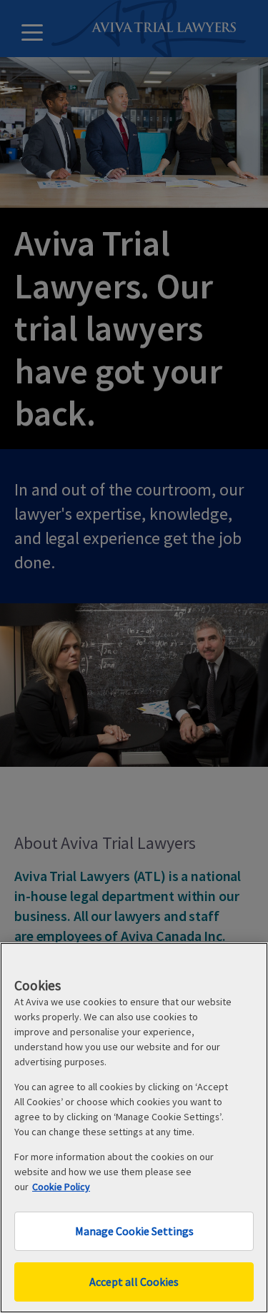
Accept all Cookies (134, 1281)
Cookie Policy (61, 1186)
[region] (134, 1127)
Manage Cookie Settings (134, 1231)
